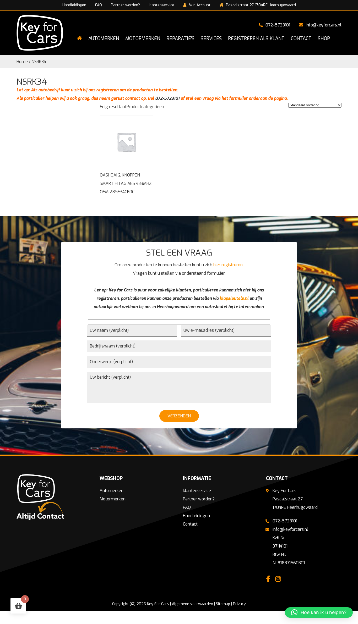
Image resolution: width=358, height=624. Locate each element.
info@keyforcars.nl (323, 25)
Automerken (111, 490)
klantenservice (161, 5)
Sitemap (223, 603)
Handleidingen (74, 5)
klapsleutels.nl (234, 298)
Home (22, 61)
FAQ (98, 5)
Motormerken (113, 499)
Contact (190, 524)
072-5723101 (277, 25)
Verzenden (179, 416)
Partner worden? (125, 5)
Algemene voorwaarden (192, 603)
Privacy (239, 603)
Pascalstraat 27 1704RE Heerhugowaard (260, 5)
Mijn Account (199, 5)
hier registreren (228, 265)
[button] (319, 612)
